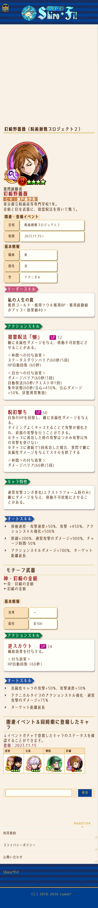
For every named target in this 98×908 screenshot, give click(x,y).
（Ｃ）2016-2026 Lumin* (50, 894)
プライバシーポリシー (19, 845)
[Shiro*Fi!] (49, 15)
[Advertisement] (49, 79)
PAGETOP (82, 823)
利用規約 (9, 833)
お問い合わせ (13, 857)
